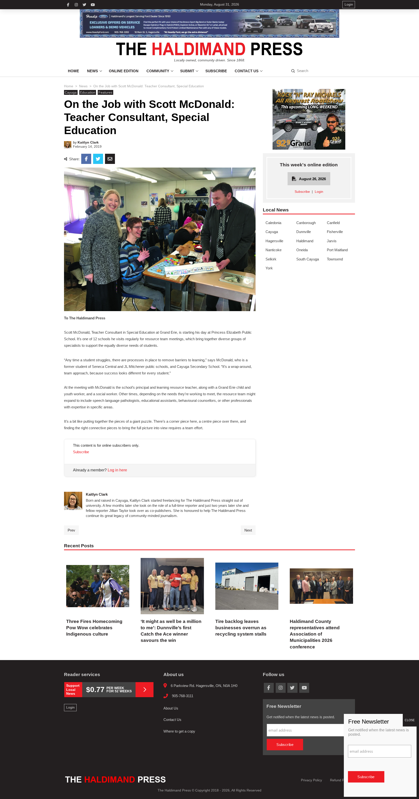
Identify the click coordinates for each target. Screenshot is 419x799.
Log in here (117, 470)
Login (319, 192)
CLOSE (410, 720)
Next (248, 530)
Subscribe (81, 452)
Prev (71, 530)
